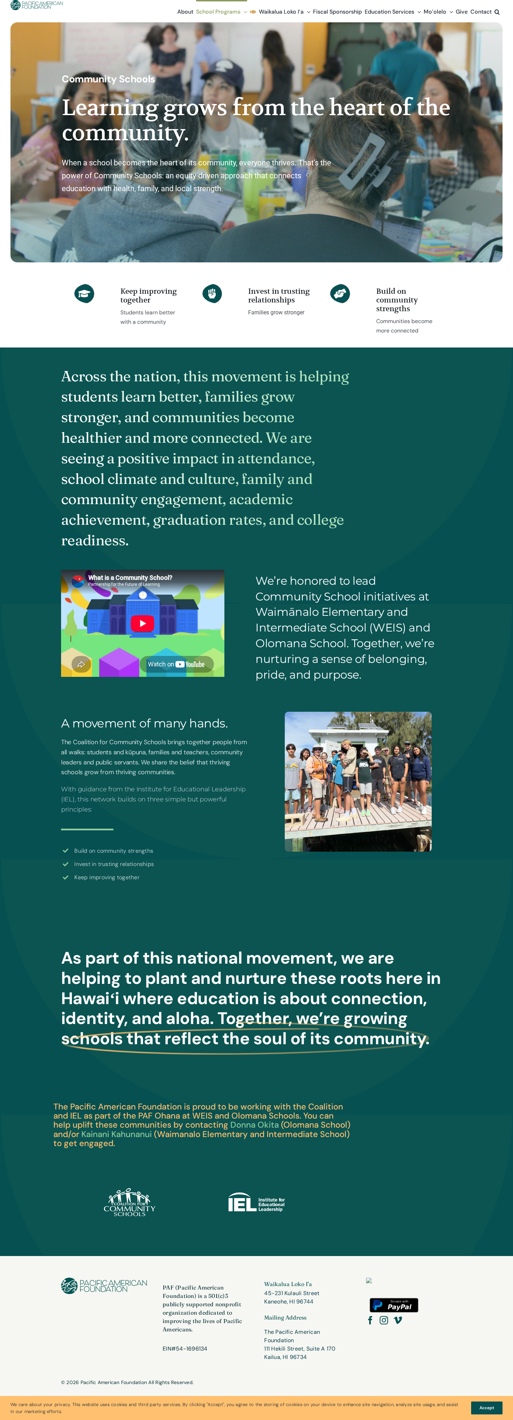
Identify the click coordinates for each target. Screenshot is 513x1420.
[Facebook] (370, 1320)
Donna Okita (254, 1124)
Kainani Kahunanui (116, 1134)
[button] (497, 11)
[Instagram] (384, 1320)
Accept (486, 1408)
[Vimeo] (398, 1320)
